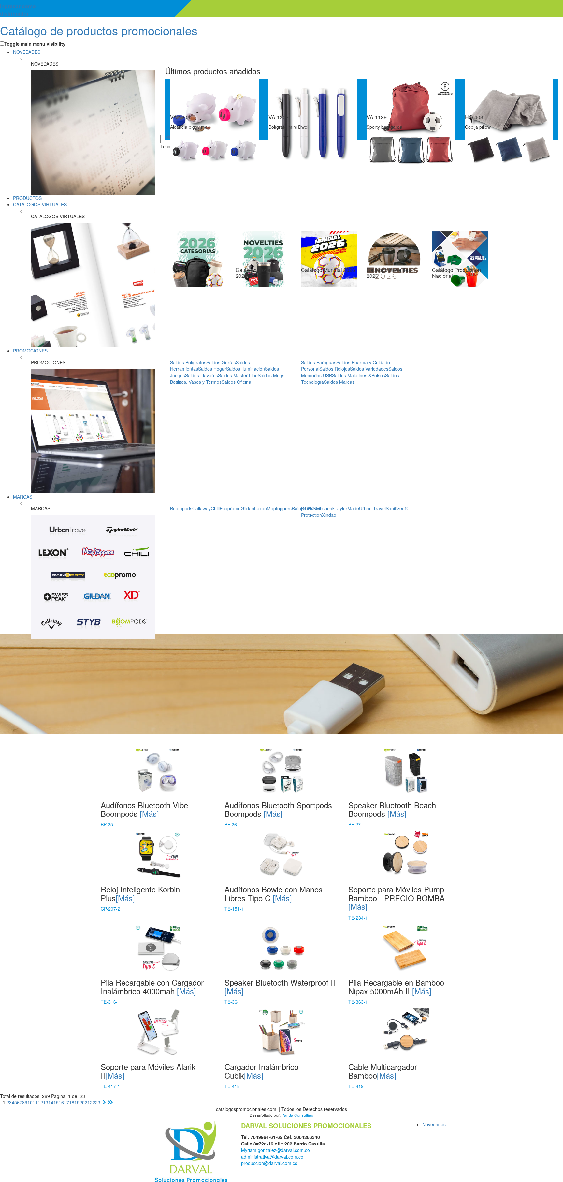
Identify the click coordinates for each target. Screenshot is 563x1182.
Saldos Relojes (334, 369)
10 (30, 1102)
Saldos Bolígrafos (188, 362)
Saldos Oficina (236, 382)
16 (61, 1102)
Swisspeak (324, 508)
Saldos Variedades (369, 369)
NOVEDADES (26, 52)
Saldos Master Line (238, 375)
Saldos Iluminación (245, 369)
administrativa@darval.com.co (272, 1156)
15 (56, 1102)
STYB (307, 508)
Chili (215, 508)
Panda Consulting (297, 1115)
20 (82, 1102)
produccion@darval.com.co (269, 1163)
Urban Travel (372, 508)
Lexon (260, 508)
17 (66, 1102)
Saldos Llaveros (201, 375)
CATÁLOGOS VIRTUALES (40, 204)
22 (92, 1102)
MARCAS (22, 496)
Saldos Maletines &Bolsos (358, 375)
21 (87, 1102)
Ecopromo (230, 508)
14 (50, 1102)
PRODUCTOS (27, 198)
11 (35, 1102)
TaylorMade (347, 508)
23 (97, 1102)
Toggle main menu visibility (34, 43)
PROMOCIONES (30, 350)
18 (71, 1102)
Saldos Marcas (339, 382)
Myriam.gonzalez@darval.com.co (275, 1150)
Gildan (247, 508)
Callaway (201, 508)
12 (40, 1102)
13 (45, 1102)
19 (76, 1102)
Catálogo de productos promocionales (98, 30)
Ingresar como (18, 9)
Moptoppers (279, 508)
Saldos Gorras (221, 362)
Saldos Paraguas (318, 362)
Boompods (181, 508)
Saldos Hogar (212, 369)
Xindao (329, 515)
